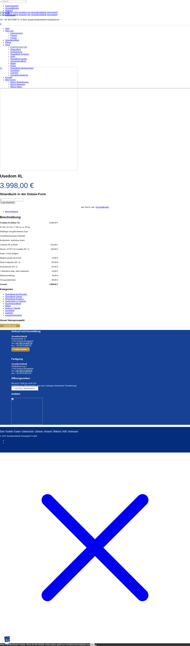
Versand (48, 431)
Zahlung (39, 431)
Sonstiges (9, 310)
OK (92, 645)
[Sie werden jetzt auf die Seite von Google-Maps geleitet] (27, 423)
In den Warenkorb (7, 203)
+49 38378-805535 (23, 371)
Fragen (17, 431)
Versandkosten (102, 207)
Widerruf (57, 431)
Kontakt (9, 431)
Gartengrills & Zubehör (15, 301)
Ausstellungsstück (13, 315)
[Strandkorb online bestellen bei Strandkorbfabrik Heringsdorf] (29, 13)
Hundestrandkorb (13, 303)
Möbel (8, 306)
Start (2, 431)
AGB (64, 431)
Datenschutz (28, 431)
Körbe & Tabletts (12, 308)
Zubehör (9, 313)
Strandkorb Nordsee (14, 299)
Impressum (73, 431)
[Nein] (96, 645)
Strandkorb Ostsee (13, 296)
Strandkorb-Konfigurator (16, 294)
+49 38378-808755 (23, 343)
